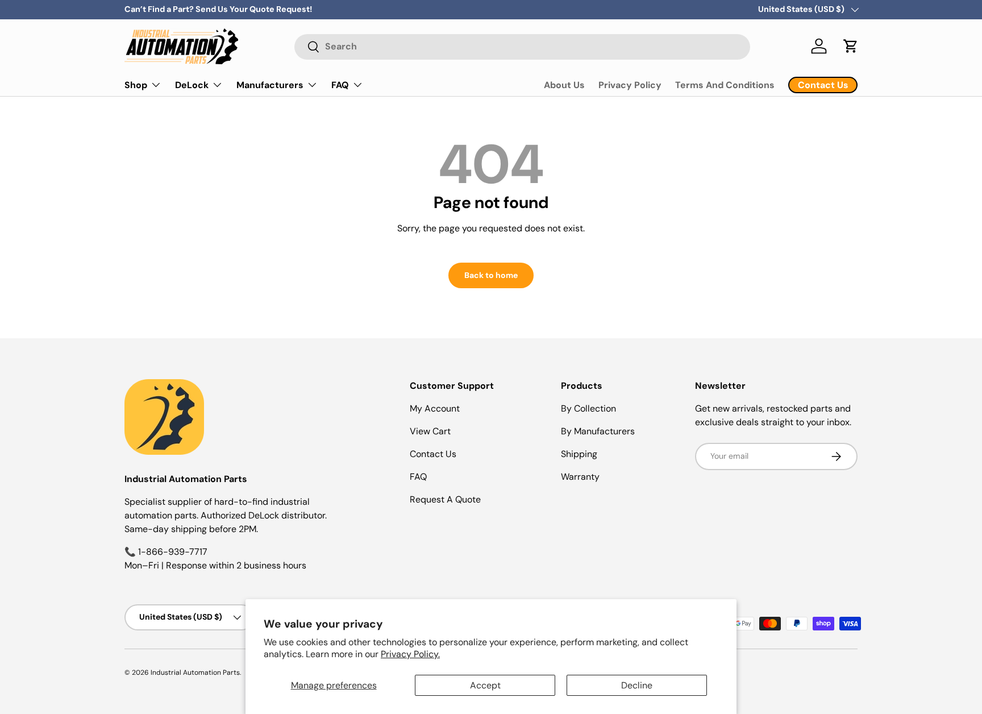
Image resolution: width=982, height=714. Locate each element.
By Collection (588, 408)
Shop (135, 84)
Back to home (491, 275)
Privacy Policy (629, 85)
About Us (564, 85)
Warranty (580, 477)
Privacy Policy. (410, 654)
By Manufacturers (598, 431)
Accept (485, 685)
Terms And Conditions (725, 85)
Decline (636, 685)
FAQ (340, 84)
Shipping (579, 454)
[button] (850, 46)
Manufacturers (269, 84)
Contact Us (433, 454)
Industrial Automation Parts (195, 672)
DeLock (192, 84)
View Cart (430, 431)
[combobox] (522, 46)
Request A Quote (445, 499)
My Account (435, 408)
